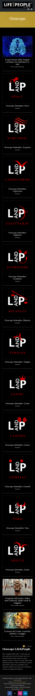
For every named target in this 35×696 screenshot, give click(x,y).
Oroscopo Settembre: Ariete (17, 570)
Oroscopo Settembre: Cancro (17, 445)
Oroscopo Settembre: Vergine (17, 362)
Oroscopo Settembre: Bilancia (17, 320)
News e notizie (14, 66)
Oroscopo (21, 66)
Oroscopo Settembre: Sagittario (17, 234)
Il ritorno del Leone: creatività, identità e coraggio (17, 632)
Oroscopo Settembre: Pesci (17, 106)
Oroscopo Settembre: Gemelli (17, 486)
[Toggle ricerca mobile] (28, 9)
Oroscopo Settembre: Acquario (17, 147)
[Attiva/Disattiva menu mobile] (32, 9)
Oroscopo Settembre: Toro (17, 528)
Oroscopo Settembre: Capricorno (17, 190)
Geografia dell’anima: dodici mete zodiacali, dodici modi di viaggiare (18, 600)
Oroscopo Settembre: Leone (18, 403)
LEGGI (21, 689)
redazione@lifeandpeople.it (19, 682)
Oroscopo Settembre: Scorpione (17, 277)
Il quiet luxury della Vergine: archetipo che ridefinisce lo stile (17, 62)
